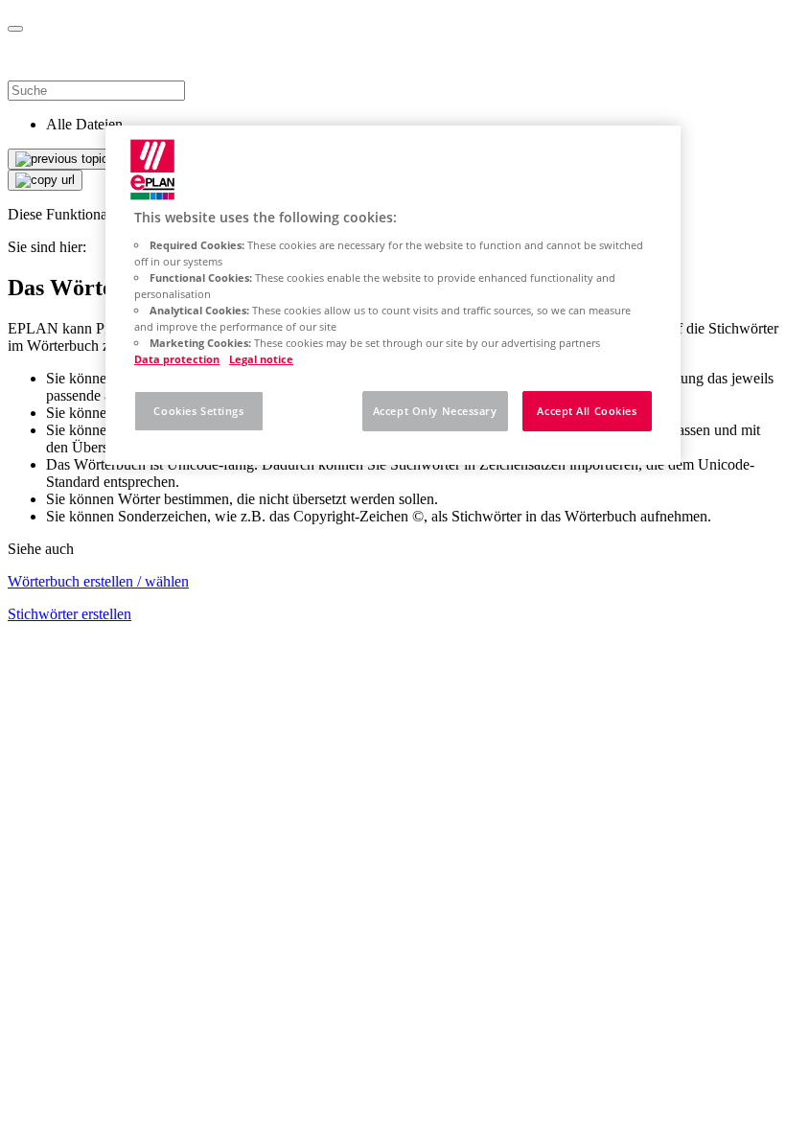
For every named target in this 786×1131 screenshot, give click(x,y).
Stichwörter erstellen (69, 614)
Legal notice (261, 359)
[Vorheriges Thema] (62, 159)
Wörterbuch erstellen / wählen (98, 581)
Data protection (177, 359)
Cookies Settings (198, 411)
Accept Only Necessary (435, 411)
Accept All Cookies (586, 411)
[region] (393, 295)
